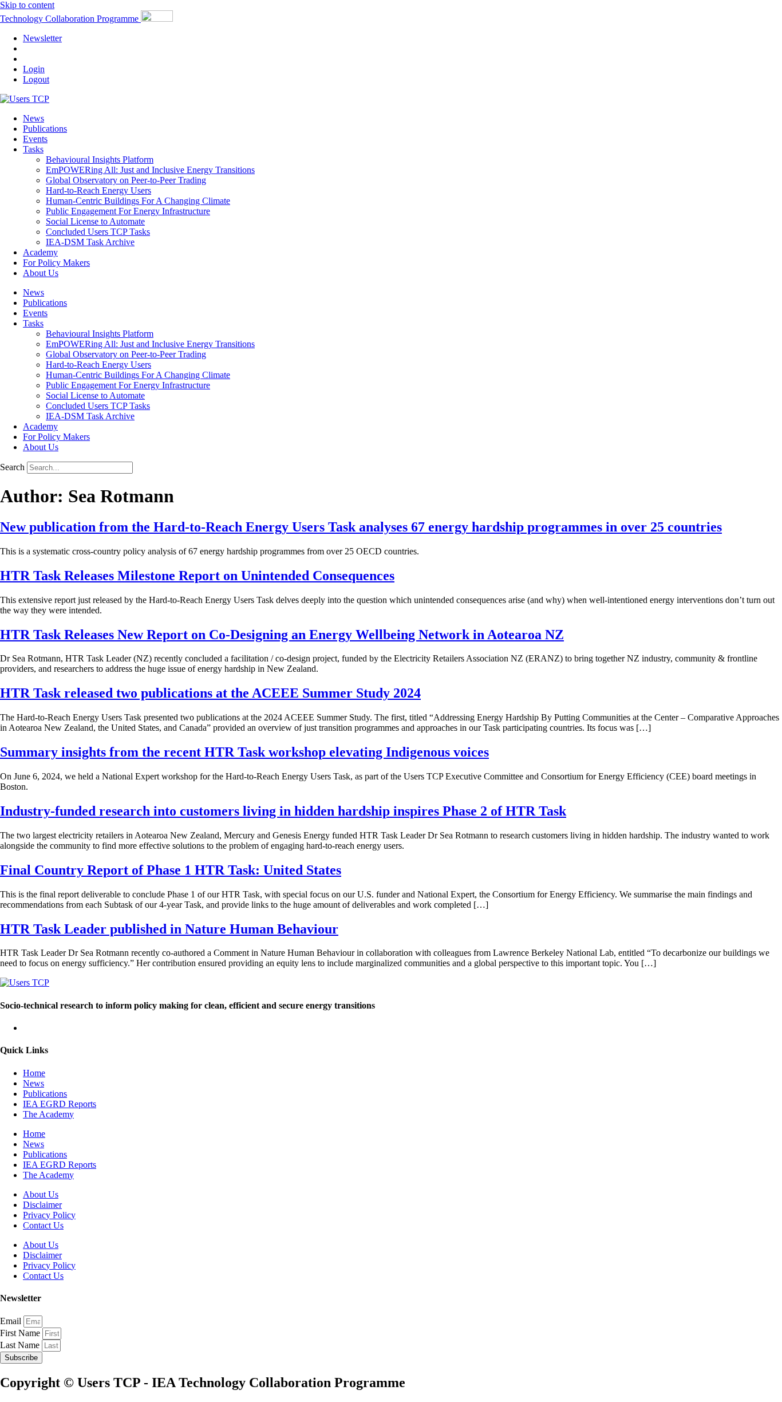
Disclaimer (42, 1205)
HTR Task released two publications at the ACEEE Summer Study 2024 (210, 693)
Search (12, 467)
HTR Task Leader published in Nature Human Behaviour (169, 928)
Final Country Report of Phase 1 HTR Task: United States (170, 870)
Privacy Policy (49, 1215)
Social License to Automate (95, 221)
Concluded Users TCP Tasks (98, 232)
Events (35, 139)
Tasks (33, 149)
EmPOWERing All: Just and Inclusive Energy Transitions (150, 170)
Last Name (21, 1345)
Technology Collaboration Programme (70, 18)
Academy (40, 252)
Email (11, 1321)
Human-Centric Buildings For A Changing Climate (138, 201)
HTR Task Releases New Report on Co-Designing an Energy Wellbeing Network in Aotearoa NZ (282, 634)
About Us (40, 273)
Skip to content (27, 5)
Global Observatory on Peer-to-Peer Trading (126, 180)
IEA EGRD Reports (59, 1104)
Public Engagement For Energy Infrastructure (128, 211)
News (33, 118)
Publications (45, 128)
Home (34, 1073)
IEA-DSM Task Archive (90, 242)
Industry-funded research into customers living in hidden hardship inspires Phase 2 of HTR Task (283, 811)
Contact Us (43, 1225)
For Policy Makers (56, 262)
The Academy (48, 1114)
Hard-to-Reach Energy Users (98, 190)
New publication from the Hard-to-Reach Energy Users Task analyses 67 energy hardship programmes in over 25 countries (361, 526)
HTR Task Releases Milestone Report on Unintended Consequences (197, 575)
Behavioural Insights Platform (99, 159)
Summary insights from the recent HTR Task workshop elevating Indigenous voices (244, 752)
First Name (21, 1333)
